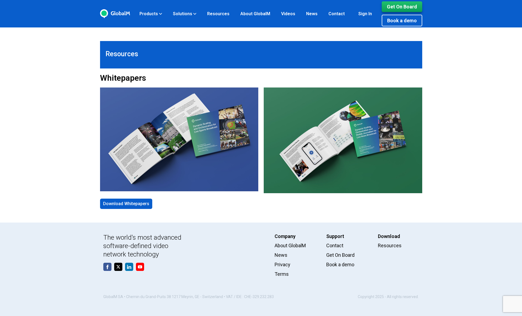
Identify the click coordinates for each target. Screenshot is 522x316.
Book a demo (402, 20)
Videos (288, 13)
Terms (282, 274)
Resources (218, 13)
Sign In (365, 13)
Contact (336, 13)
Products (149, 13)
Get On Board (402, 7)
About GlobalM (255, 13)
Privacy (282, 264)
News (312, 13)
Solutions (183, 13)
